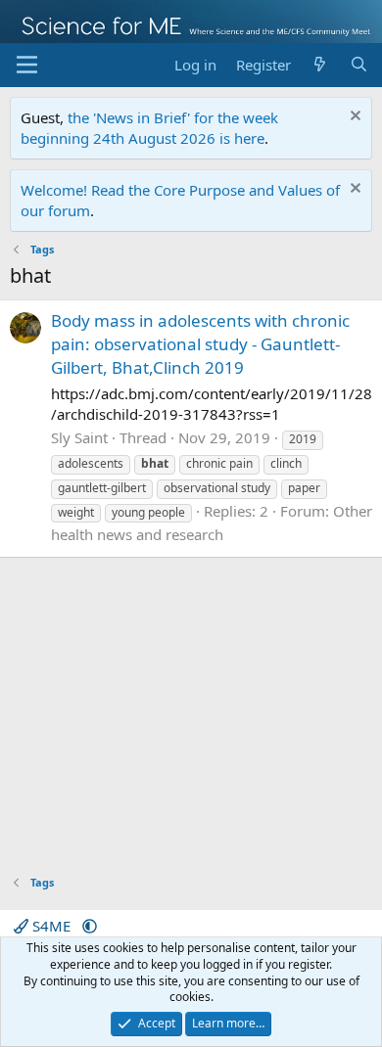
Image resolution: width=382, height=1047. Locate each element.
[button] (89, 925)
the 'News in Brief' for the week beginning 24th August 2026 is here (149, 128)
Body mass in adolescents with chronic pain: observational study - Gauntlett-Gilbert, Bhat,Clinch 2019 (200, 344)
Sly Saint (79, 437)
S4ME (51, 925)
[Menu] (27, 64)
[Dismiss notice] (353, 118)
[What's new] (320, 65)
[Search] (359, 65)
